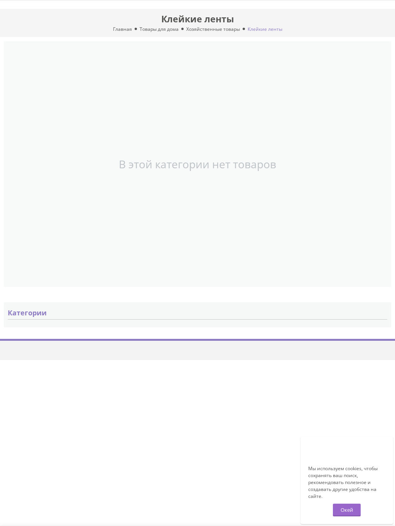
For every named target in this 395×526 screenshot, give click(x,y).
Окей (347, 509)
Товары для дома (159, 29)
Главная (122, 29)
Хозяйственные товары (213, 29)
